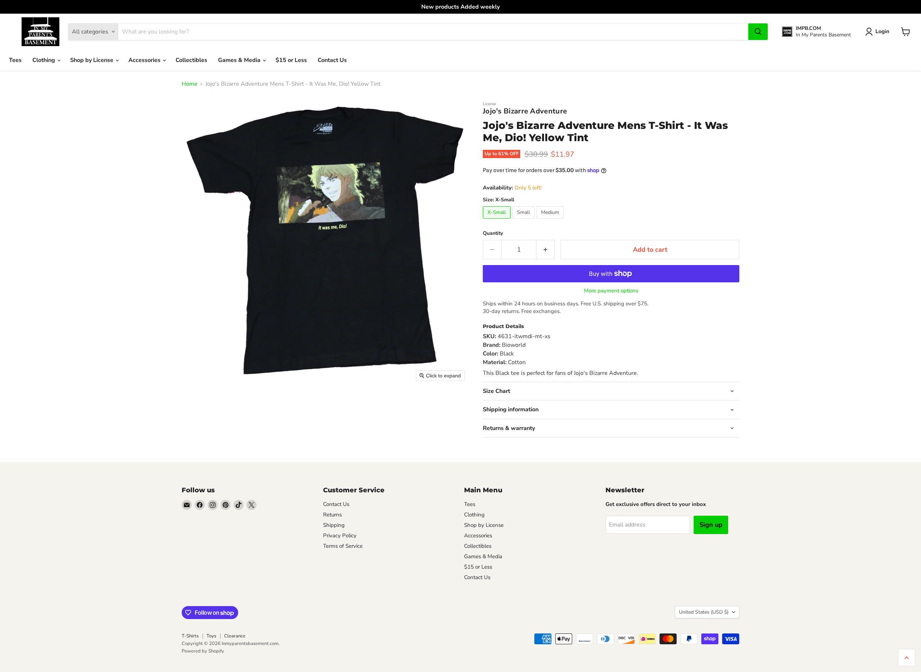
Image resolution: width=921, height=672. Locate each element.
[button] (878, 31)
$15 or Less (291, 60)
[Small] (524, 220)
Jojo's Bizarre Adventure (525, 111)
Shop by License (92, 60)
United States (704, 612)
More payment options (611, 291)
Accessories (145, 60)
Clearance (234, 636)
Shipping (334, 525)
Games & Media (240, 60)
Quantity (493, 233)
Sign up (710, 524)
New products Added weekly (460, 7)
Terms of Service (343, 546)
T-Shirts (190, 636)
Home (190, 84)
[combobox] (433, 31)
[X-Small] (497, 220)
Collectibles (191, 60)
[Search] (758, 31)
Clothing (44, 60)
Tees (15, 60)
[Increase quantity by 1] (545, 250)
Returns (332, 514)
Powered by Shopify (203, 651)
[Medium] (551, 220)
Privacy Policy (340, 535)
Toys (211, 636)
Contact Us (332, 60)
